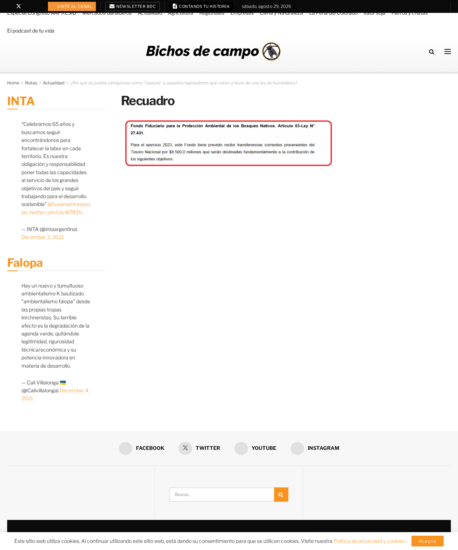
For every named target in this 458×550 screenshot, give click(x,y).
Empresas (242, 13)
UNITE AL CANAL (75, 6)
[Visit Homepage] (213, 51)
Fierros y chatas (409, 13)
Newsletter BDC (136, 6)
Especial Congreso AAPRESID (41, 13)
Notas (31, 82)
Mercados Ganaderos (107, 13)
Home (13, 82)
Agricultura (180, 13)
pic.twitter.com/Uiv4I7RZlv (52, 212)
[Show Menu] (447, 51)
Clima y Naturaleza (281, 13)
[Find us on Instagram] (37, 6)
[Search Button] (431, 51)
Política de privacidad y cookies (369, 541)
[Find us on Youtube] (28, 6)
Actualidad (150, 13)
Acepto (428, 541)
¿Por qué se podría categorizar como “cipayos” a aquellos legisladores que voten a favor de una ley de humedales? (183, 82)
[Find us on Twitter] (18, 6)
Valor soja (374, 13)
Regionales (211, 13)
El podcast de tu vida (30, 31)
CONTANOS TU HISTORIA (204, 6)
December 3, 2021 (42, 237)
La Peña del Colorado (333, 13)
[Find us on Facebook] (9, 6)
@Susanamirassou (69, 204)
